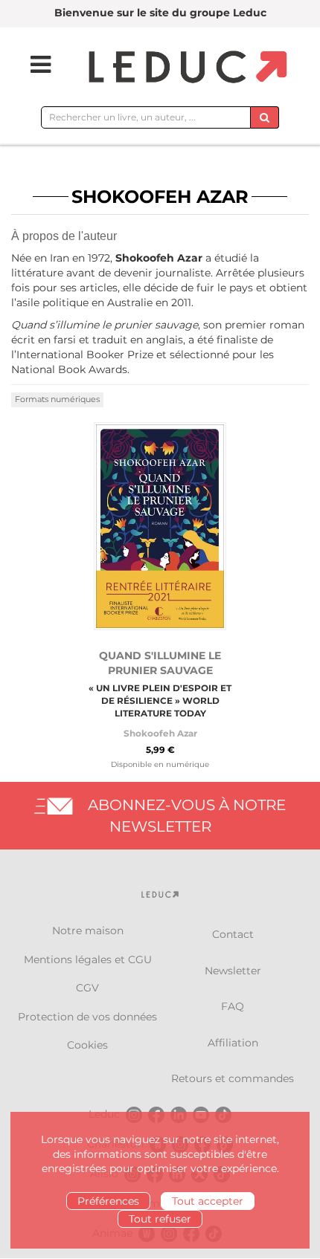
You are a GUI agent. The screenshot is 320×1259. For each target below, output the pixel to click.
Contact (233, 934)
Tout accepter (207, 1201)
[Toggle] (31, 64)
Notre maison (88, 930)
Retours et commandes (232, 1078)
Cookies (87, 1045)
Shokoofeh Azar (160, 733)
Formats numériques (57, 399)
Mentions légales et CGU (88, 959)
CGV (87, 987)
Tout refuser (160, 1219)
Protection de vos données (87, 1016)
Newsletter (233, 970)
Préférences (108, 1201)
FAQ (232, 1006)
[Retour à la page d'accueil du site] (186, 68)
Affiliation (233, 1042)
